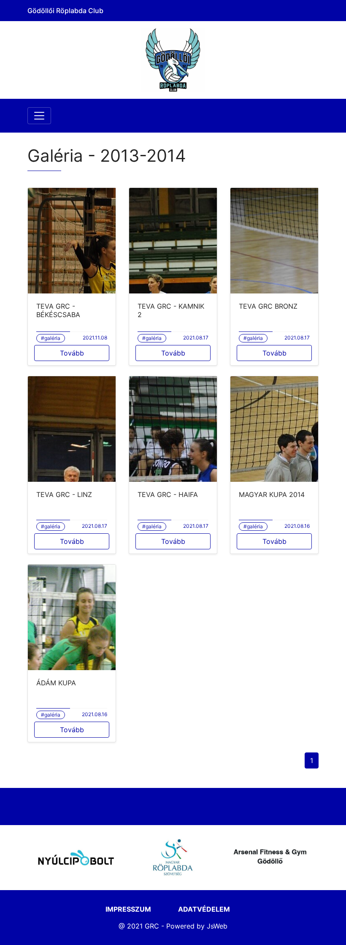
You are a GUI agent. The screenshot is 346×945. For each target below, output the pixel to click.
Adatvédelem (204, 909)
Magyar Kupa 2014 (272, 494)
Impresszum (128, 909)
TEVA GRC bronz (268, 306)
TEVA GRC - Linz (64, 494)
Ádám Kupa (56, 683)
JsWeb (217, 926)
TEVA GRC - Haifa (168, 494)
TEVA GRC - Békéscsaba (58, 310)
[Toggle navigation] (39, 115)
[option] (76, 858)
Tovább (72, 353)
